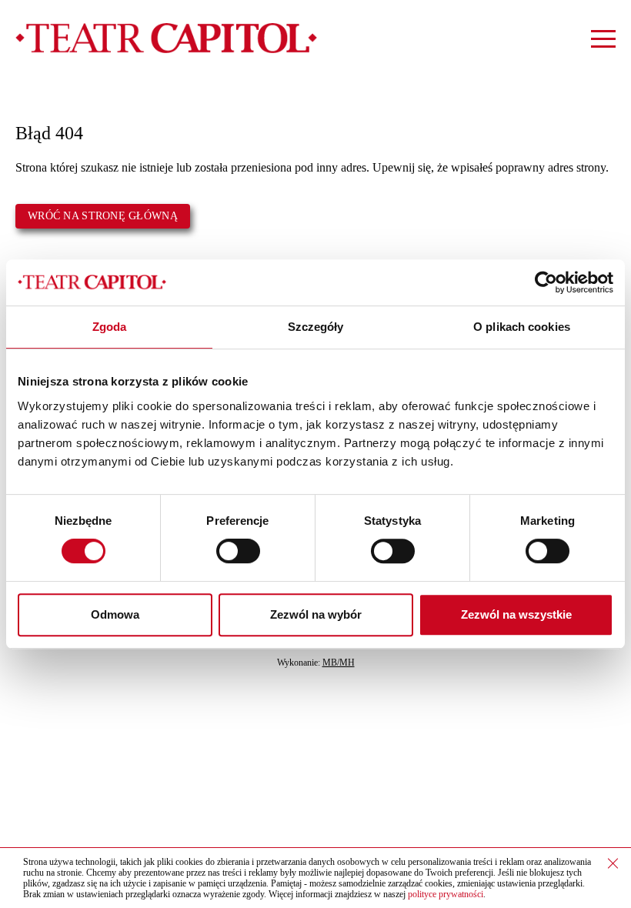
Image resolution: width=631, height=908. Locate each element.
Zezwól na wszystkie (516, 614)
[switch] (238, 551)
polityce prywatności (445, 894)
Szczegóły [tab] (316, 326)
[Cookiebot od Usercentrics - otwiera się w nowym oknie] (546, 282)
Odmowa (115, 614)
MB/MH (338, 662)
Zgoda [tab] (109, 326)
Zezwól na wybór (316, 614)
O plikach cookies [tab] (521, 326)
